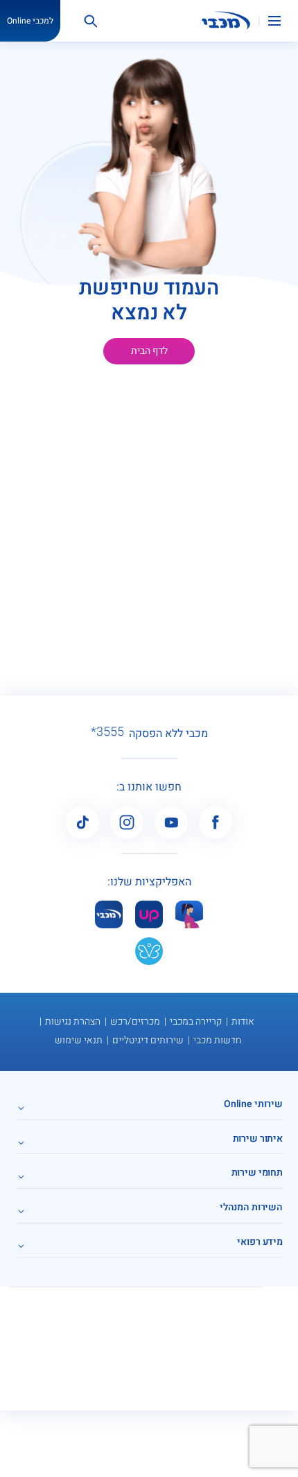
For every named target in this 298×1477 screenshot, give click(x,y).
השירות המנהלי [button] (251, 1207)
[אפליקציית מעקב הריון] (189, 914)
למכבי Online (30, 21)
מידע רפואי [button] (260, 1242)
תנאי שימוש (79, 1040)
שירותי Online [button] (253, 1104)
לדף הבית (149, 351)
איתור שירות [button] (258, 1138)
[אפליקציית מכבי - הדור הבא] (109, 914)
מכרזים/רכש (135, 1021)
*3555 (107, 732)
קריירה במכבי (196, 1021)
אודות (242, 1021)
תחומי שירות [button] (257, 1172)
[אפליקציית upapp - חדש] (149, 914)
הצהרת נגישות (72, 1021)
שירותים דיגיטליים (148, 1040)
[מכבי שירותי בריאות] (226, 20)
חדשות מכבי (217, 1040)
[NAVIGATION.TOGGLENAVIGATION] (283, 20)
